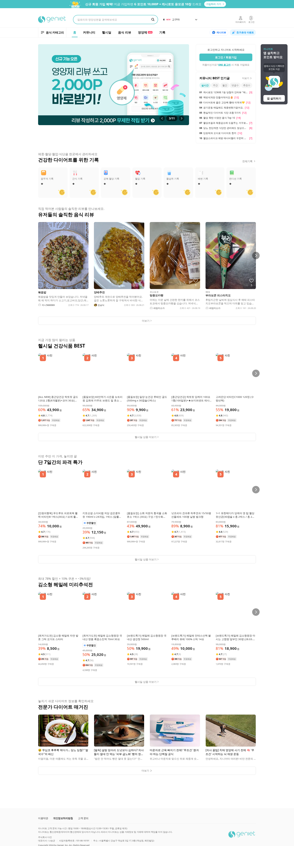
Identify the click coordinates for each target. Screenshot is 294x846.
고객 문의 (83, 818)
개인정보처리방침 (63, 818)
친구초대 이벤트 (245, 32)
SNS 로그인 (224, 64)
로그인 (251, 22)
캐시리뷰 (221, 32)
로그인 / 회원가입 (226, 57)
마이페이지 (240, 22)
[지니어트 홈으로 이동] (52, 19)
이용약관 (43, 818)
